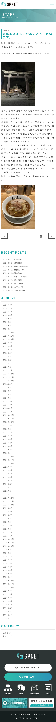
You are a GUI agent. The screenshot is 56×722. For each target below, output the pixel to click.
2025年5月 (8, 356)
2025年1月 (8, 370)
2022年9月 (8, 466)
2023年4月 (8, 442)
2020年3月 (8, 570)
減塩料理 (12, 263)
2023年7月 (8, 432)
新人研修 (12, 280)
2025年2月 (8, 367)
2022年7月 (8, 473)
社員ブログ (8, 636)
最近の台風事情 (15, 266)
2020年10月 (8, 546)
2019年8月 (8, 594)
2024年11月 (8, 377)
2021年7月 (8, 515)
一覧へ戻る (40, 237)
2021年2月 (8, 532)
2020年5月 (8, 563)
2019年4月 (8, 608)
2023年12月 (8, 415)
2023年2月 (8, 449)
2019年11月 (8, 584)
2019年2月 (8, 615)
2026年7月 (8, 308)
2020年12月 (8, 539)
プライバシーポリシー (20, 714)
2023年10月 (8, 422)
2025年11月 (8, 335)
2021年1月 (8, 535)
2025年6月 (8, 353)
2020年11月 (8, 542)
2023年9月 (8, 425)
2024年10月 (8, 380)
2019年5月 (8, 604)
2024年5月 (8, 398)
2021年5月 (8, 522)
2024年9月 (8, 384)
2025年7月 (8, 349)
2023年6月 (8, 435)
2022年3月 (8, 487)
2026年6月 (8, 311)
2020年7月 (8, 556)
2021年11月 (8, 501)
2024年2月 (8, 408)
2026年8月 (8, 304)
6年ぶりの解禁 (15, 276)
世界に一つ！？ (15, 269)
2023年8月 (8, 429)
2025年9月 (8, 342)
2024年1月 (8, 411)
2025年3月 (8, 363)
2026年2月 (8, 325)
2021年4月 (8, 525)
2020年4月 (8, 566)
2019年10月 (8, 587)
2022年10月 (8, 463)
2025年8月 (8, 346)
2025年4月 (8, 360)
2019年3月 (8, 611)
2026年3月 (8, 322)
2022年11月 (8, 460)
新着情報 (7, 633)
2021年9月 (8, 508)
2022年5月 (8, 480)
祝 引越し (13, 283)
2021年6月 (8, 518)
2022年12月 (8, 456)
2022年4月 (8, 484)
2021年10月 (8, 504)
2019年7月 (8, 597)
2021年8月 (8, 511)
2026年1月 (8, 329)
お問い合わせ (39, 714)
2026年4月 (8, 318)
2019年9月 (8, 591)
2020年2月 (8, 573)
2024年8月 (8, 387)
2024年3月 (8, 404)
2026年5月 (8, 315)
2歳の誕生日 (14, 290)
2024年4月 (8, 401)
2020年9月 (8, 549)
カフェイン (13, 287)
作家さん (12, 259)
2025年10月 (8, 339)
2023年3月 (8, 446)
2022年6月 (8, 477)
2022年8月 (8, 470)
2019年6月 (8, 601)
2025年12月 (8, 332)
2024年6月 (8, 394)
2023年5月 (8, 439)
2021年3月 (8, 529)
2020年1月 (8, 577)
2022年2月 (8, 491)
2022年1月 (8, 494)
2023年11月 (8, 418)
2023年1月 (8, 453)
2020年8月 (8, 553)
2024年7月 (8, 391)
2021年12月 (8, 498)
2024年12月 (8, 373)
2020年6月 (8, 559)
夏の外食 (12, 273)
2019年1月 (8, 618)
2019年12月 (8, 580)
